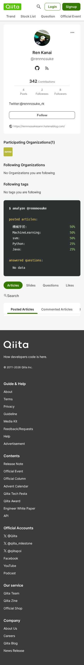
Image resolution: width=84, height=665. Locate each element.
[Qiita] (12, 6)
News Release (14, 650)
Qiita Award (12, 501)
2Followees (42, 91)
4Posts (23, 91)
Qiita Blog (11, 643)
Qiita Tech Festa (15, 493)
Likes (70, 285)
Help (7, 436)
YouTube (10, 566)
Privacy (9, 406)
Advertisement (14, 443)
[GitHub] (37, 68)
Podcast (10, 573)
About (8, 392)
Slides (31, 285)
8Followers (60, 91)
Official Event (70, 16)
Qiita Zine (10, 601)
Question (48, 16)
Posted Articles (22, 309)
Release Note (13, 464)
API (6, 516)
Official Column (15, 478)
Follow (42, 115)
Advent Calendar (16, 486)
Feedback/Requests (18, 429)
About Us (10, 628)
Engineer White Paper (19, 508)
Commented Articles (57, 309)
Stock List (28, 16)
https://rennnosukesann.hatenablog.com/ (39, 126)
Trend (10, 16)
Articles (13, 285)
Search (11, 295)
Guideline (10, 414)
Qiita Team (11, 593)
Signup (71, 7)
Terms (8, 399)
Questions (51, 285)
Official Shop (13, 608)
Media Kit (10, 421)
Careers (9, 636)
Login (52, 7)
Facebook (11, 558)
